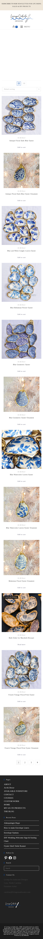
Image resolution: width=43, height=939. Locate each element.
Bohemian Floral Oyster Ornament (21, 581)
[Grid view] (19, 84)
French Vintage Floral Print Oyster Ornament (21, 748)
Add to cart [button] (21, 147)
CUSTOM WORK (11, 801)
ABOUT (7, 784)
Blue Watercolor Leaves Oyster (21, 475)
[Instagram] (14, 858)
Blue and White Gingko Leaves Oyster (21, 251)
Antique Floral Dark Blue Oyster (21, 141)
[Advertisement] (21, 52)
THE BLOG (9, 811)
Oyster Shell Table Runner (15, 846)
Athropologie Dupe (12, 823)
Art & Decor (22, 138)
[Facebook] (10, 858)
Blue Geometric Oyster (21, 365)
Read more (21, 644)
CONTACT (9, 795)
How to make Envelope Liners (16, 828)
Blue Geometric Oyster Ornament (21, 418)
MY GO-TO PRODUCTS (14, 808)
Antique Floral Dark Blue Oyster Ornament (21, 194)
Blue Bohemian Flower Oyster (21, 308)
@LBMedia (25, 935)
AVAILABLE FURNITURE (15, 791)
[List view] (24, 84)
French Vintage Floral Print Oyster (21, 695)
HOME (7, 805)
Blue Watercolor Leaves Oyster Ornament (21, 528)
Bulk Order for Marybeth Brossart (21, 638)
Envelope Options (11, 833)
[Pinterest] (6, 858)
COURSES (8, 798)
